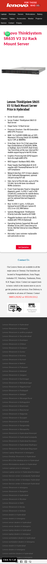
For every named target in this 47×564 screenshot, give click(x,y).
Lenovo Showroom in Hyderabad (16, 325)
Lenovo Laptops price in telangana (16, 468)
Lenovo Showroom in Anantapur (15, 340)
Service (3, 23)
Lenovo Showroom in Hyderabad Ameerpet (20, 433)
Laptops (4, 14)
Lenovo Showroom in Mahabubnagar (17, 383)
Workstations (30, 14)
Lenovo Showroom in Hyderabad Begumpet (20, 449)
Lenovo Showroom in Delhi (13, 503)
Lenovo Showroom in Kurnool (14, 360)
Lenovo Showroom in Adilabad (15, 371)
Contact (11, 23)
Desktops (12, 14)
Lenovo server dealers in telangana (17, 526)
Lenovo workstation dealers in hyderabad (19, 538)
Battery (39, 14)
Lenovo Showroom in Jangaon (15, 375)
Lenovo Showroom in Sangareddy (16, 426)
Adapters (4, 19)
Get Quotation (23, 247)
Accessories (21, 19)
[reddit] (26, 561)
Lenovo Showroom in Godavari (15, 348)
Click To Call (9, 559)
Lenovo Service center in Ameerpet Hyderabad (21, 484)
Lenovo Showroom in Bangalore (15, 491)
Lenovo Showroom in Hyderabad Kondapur (20, 441)
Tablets (12, 19)
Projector (39, 19)
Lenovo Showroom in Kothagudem (16, 402)
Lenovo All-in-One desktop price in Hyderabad (21, 460)
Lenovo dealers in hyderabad (14, 515)
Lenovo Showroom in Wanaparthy (16, 429)
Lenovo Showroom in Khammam (15, 406)
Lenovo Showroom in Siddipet (14, 394)
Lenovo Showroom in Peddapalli (15, 391)
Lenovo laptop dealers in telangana (16, 534)
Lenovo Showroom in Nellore (14, 363)
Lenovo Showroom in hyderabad (15, 495)
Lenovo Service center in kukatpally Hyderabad (21, 476)
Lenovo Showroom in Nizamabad (16, 422)
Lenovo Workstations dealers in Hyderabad (20, 464)
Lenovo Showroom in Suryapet (15, 418)
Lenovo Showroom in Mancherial (16, 410)
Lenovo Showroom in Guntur (14, 352)
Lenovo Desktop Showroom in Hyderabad (19, 457)
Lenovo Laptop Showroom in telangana (18, 453)
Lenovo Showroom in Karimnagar (16, 379)
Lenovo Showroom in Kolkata (14, 511)
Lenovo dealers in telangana (14, 519)
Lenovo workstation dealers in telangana (19, 542)
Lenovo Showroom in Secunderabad (17, 336)
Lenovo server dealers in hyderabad (17, 522)
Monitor (30, 19)
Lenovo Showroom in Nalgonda (15, 414)
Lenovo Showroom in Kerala (14, 507)
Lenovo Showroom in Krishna (14, 356)
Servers (20, 14)
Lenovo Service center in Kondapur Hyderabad (21, 480)
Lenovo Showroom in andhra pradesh (17, 332)
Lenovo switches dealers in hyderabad (18, 553)
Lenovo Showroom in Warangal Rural (17, 398)
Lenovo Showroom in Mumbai (14, 499)
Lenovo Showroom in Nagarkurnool (17, 387)
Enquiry (19, 23)
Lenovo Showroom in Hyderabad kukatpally (20, 437)
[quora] (30, 561)
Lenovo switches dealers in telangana (17, 557)
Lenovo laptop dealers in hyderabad (17, 530)
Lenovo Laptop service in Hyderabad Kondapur (21, 472)
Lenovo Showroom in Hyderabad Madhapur (20, 445)
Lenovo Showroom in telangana (15, 329)
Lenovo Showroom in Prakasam (15, 367)
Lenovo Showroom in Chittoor (14, 344)
